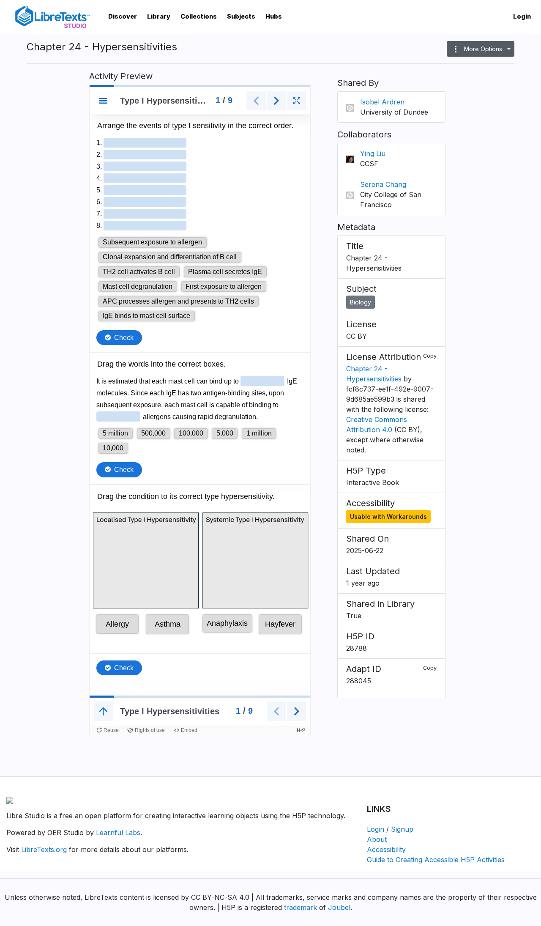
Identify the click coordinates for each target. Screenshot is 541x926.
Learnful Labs (118, 832)
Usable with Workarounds (388, 516)
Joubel (339, 907)
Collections (198, 16)
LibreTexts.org (44, 849)
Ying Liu (372, 153)
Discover (122, 16)
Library (158, 16)
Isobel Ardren (382, 102)
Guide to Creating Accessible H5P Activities (436, 859)
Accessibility (386, 849)
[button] (480, 49)
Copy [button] (430, 356)
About (377, 839)
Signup (402, 829)
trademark (300, 907)
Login (522, 16)
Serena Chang (383, 184)
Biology (360, 302)
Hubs (273, 16)
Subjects (241, 16)
